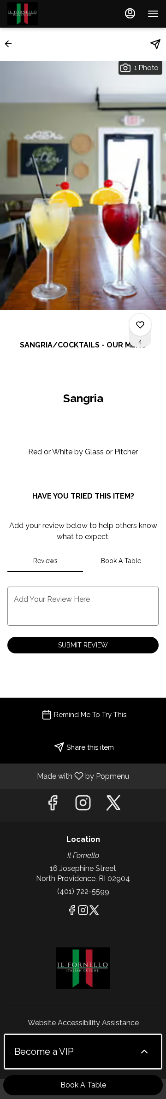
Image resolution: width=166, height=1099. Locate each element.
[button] (11, 44)
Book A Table (83, 1085)
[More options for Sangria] (140, 325)
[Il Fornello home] (48, 13)
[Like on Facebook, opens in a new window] (52, 805)
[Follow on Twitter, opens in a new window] (113, 805)
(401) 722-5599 (83, 891)
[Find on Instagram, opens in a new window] (83, 805)
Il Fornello (83, 968)
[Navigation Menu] (153, 14)
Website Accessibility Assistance (83, 1022)
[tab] (45, 561)
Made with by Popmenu (68, 776)
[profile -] (130, 13)
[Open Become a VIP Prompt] (144, 1051)
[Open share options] (155, 44)
